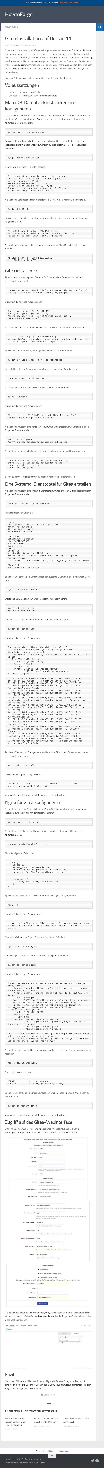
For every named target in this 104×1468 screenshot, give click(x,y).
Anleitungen (11, 27)
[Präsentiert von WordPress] (17, 1463)
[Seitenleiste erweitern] (99, 27)
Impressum (63, 1451)
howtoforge (14, 45)
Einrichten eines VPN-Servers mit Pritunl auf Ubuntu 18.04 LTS (15, 1421)
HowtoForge (18, 14)
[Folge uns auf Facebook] (97, 1461)
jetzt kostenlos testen (68, 3)
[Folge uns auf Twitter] (92, 1461)
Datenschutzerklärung (45, 1451)
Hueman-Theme (39, 1463)
